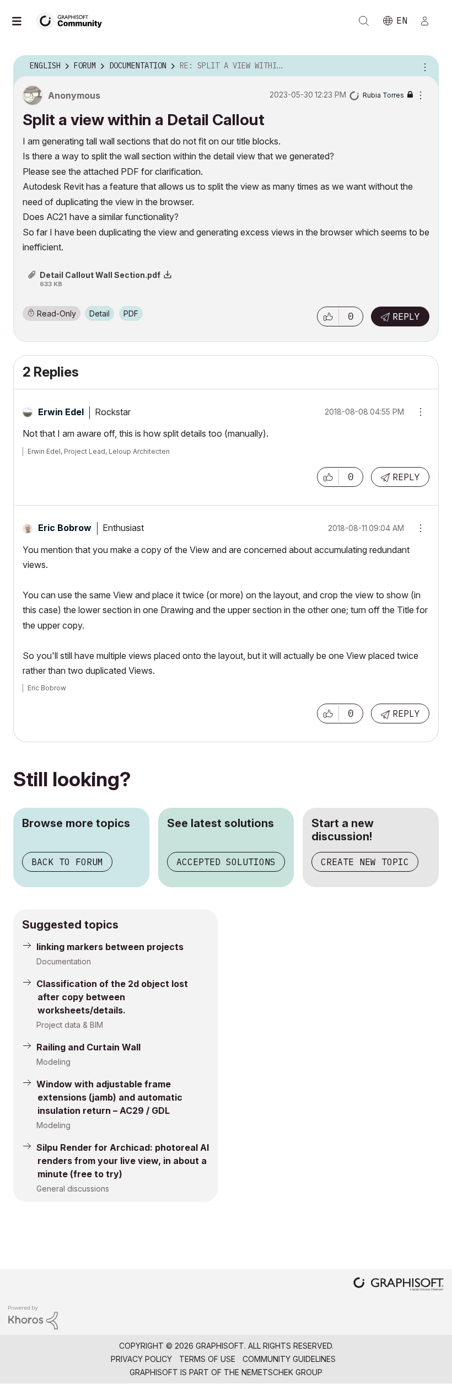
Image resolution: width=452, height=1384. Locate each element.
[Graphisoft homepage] (398, 1285)
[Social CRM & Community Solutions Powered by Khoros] (33, 1317)
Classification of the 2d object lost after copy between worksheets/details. (112, 997)
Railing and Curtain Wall (88, 1047)
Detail (99, 313)
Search (364, 20)
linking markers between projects (110, 946)
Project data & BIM (69, 1024)
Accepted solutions (226, 861)
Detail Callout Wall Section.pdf (100, 275)
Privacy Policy (141, 1359)
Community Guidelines (289, 1359)
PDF (130, 313)
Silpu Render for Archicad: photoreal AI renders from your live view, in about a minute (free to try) (122, 1160)
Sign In (429, 21)
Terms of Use (207, 1359)
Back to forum (67, 861)
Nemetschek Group (281, 1372)
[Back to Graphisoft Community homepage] (73, 20)
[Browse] (22, 21)
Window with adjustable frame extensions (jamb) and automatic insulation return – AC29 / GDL (109, 1097)
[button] (328, 316)
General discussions (72, 1188)
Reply (406, 316)
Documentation (63, 961)
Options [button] (423, 66)
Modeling (53, 1061)
